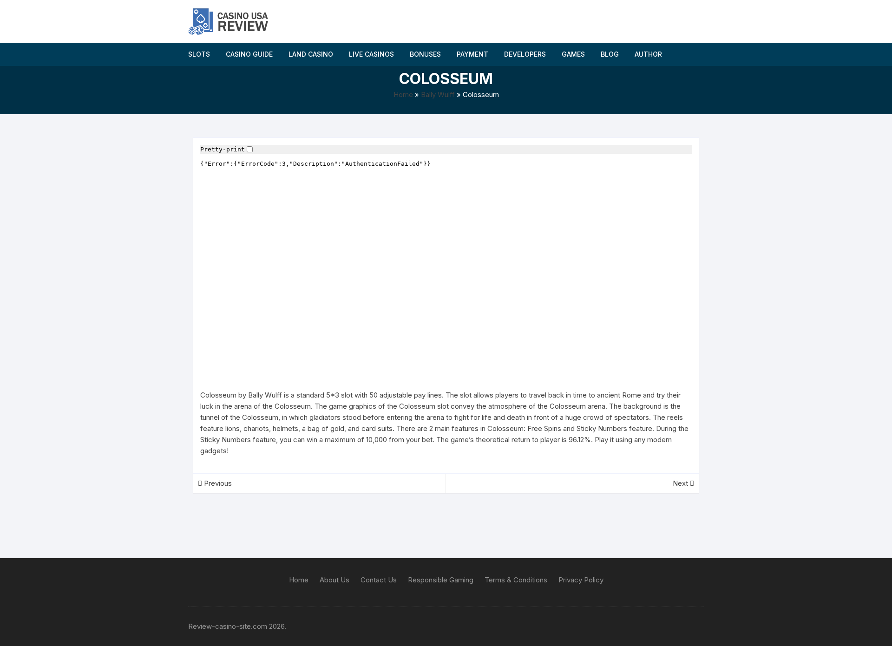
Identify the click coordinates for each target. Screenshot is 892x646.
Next (681, 483)
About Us (334, 579)
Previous (217, 483)
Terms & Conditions (516, 579)
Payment (472, 54)
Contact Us (379, 579)
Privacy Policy (580, 579)
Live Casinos (371, 54)
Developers (525, 54)
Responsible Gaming (440, 579)
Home (403, 94)
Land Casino (311, 54)
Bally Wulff (438, 94)
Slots (199, 54)
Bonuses (425, 54)
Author (648, 54)
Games (573, 54)
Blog (610, 54)
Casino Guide (249, 54)
